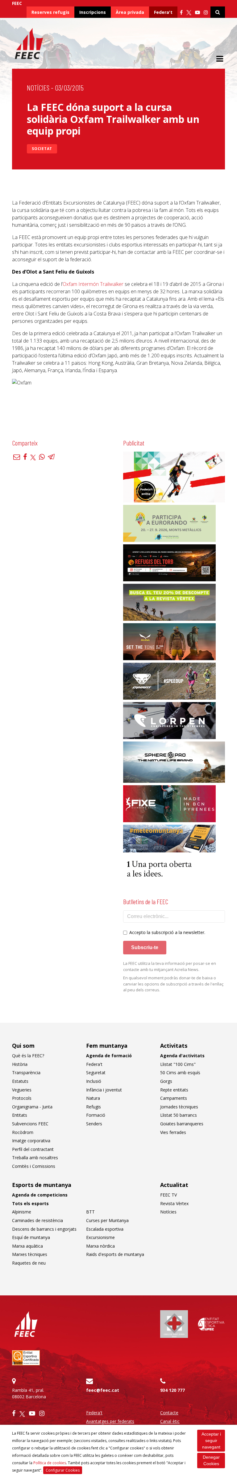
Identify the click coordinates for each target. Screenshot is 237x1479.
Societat (42, 148)
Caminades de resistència (37, 1220)
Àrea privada (130, 12)
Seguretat (96, 1072)
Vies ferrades (173, 1132)
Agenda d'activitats (182, 1055)
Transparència (26, 1072)
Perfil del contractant (33, 1149)
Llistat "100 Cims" (178, 1064)
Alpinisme (21, 1212)
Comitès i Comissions (33, 1166)
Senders (94, 1124)
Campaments (173, 1098)
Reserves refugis (50, 12)
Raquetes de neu (29, 1263)
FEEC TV (168, 1195)
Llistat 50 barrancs (178, 1115)
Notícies (38, 87)
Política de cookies (49, 1462)
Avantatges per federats (110, 1421)
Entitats (19, 1115)
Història (19, 1064)
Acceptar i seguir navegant (211, 1440)
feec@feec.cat (102, 1390)
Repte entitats (174, 1090)
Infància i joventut (104, 1090)
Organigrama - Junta (32, 1107)
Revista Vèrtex (174, 1203)
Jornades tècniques (179, 1107)
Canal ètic (170, 1421)
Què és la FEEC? (28, 1055)
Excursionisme (100, 1237)
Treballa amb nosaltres (35, 1157)
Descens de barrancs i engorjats (44, 1229)
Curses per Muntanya (107, 1220)
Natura (93, 1098)
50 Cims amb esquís (180, 1072)
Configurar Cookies (63, 1470)
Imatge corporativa (31, 1141)
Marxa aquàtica (27, 1246)
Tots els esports (30, 1203)
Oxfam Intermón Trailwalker (93, 284)
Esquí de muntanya (31, 1237)
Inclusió (93, 1081)
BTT (90, 1212)
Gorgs (166, 1081)
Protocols (21, 1098)
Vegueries (21, 1090)
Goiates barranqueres (181, 1124)
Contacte (169, 1413)
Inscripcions (92, 12)
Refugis (93, 1107)
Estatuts (20, 1081)
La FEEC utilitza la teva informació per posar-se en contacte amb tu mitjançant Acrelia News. (169, 966)
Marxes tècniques (29, 1254)
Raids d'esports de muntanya (115, 1254)
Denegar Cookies (211, 1460)
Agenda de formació (109, 1055)
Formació (95, 1115)
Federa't (163, 12)
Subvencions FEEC (30, 1124)
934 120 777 (172, 1390)
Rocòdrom (22, 1132)
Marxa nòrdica (100, 1246)
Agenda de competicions (40, 1195)
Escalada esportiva (104, 1229)
